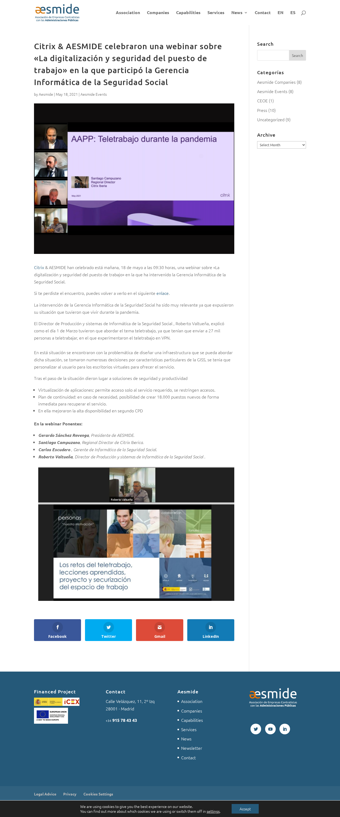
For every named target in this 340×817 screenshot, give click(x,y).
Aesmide (46, 94)
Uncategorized (270, 119)
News (237, 13)
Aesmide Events (93, 94)
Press (262, 110)
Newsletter (191, 748)
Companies (158, 13)
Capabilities (188, 13)
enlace (162, 293)
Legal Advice (45, 793)
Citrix (39, 267)
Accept (245, 808)
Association (128, 13)
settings (213, 811)
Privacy (69, 793)
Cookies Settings (98, 793)
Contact (263, 13)
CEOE (262, 100)
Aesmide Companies (276, 82)
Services (215, 13)
